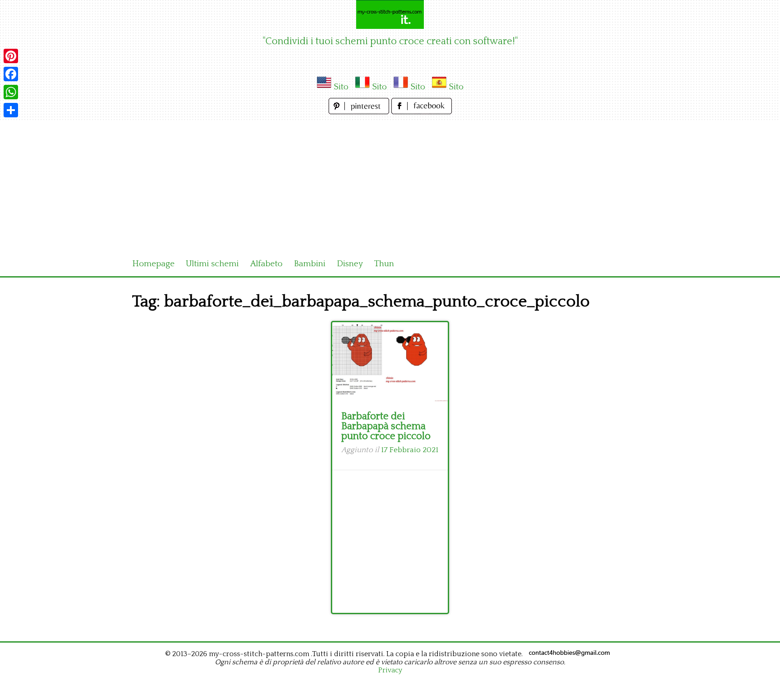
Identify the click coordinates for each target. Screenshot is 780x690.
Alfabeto (266, 264)
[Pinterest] (11, 56)
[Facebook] (11, 74)
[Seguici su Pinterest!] (360, 111)
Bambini (309, 264)
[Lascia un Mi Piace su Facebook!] (421, 111)
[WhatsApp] (11, 92)
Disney (350, 264)
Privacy (390, 670)
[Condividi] (11, 110)
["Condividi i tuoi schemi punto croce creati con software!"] (390, 14)
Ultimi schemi (212, 264)
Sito (341, 87)
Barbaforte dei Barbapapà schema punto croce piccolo (386, 426)
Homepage (153, 264)
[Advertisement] (390, 184)
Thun (384, 264)
